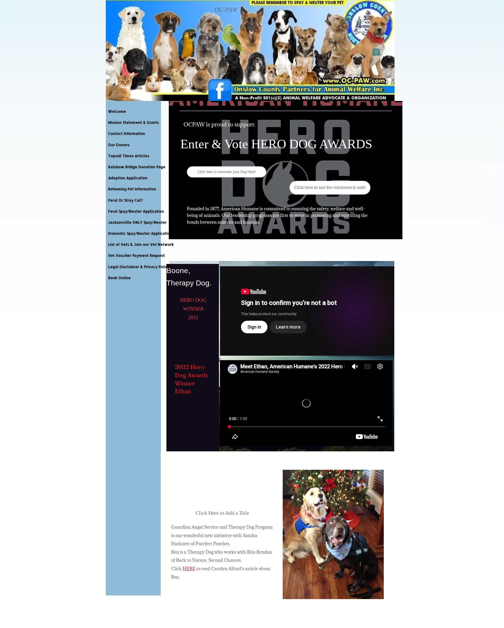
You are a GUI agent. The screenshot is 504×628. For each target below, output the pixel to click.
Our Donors (118, 144)
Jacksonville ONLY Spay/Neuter (137, 222)
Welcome (117, 111)
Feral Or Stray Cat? (125, 200)
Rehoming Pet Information (132, 189)
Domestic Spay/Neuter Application (140, 233)
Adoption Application (128, 178)
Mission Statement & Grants (133, 122)
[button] (376, 50)
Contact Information (126, 133)
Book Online (119, 277)
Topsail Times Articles (128, 156)
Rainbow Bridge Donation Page (136, 167)
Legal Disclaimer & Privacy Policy (139, 266)
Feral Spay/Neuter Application (136, 211)
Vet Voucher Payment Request (136, 255)
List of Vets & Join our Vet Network (141, 244)
